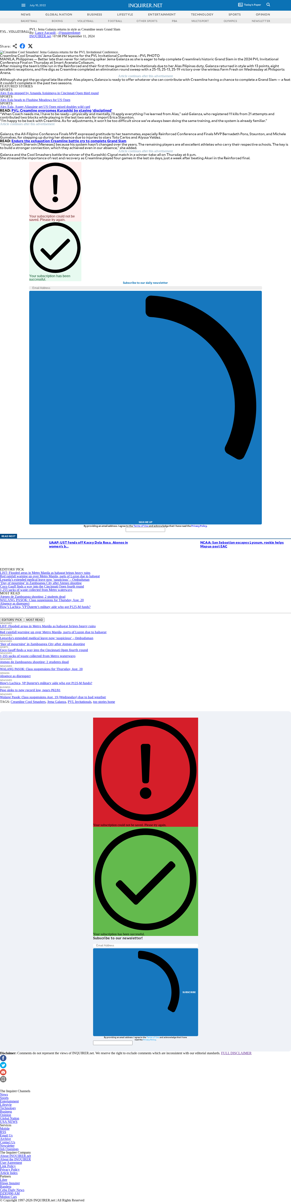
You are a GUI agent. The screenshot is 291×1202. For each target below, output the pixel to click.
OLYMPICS (230, 21)
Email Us (6, 1135)
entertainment (162, 14)
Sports (4, 1098)
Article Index (9, 1173)
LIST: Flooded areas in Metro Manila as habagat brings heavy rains (45, 573)
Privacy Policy (199, 525)
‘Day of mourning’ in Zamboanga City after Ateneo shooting (41, 583)
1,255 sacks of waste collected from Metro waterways (36, 590)
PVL (3, 31)
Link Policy (8, 1166)
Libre (3, 1180)
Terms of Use (140, 525)
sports (235, 14)
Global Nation (9, 1118)
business (94, 14)
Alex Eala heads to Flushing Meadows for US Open (35, 100)
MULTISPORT (200, 21)
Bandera (5, 1186)
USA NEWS (8, 1122)
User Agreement (11, 1162)
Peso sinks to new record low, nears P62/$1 (30, 690)
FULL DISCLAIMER (236, 1053)
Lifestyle (6, 1104)
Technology (8, 1108)
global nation (58, 14)
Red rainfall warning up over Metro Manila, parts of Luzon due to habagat (50, 576)
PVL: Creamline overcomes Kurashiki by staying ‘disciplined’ (62, 110)
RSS (3, 1132)
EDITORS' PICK (12, 619)
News (25, 14)
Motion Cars (8, 1197)
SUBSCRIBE (189, 992)
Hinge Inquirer (10, 1183)
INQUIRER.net (40, 36)
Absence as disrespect (14, 603)
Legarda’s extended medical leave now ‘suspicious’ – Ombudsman (44, 579)
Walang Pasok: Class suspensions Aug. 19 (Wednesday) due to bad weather (53, 697)
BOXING (57, 21)
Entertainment (9, 1101)
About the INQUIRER (15, 1159)
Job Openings (9, 1149)
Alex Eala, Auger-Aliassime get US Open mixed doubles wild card (45, 107)
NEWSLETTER (261, 21)
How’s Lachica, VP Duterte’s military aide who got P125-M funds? (45, 607)
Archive (5, 1139)
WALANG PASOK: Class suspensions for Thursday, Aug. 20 (42, 600)
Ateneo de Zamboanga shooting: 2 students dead (32, 596)
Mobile (5, 1128)
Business (6, 1111)
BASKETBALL (29, 21)
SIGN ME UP (145, 522)
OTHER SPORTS (147, 21)
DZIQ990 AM (10, 1193)
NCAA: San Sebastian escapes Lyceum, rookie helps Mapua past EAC (242, 544)
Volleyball (19, 31)
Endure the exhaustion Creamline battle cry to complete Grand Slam (69, 140)
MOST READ (34, 619)
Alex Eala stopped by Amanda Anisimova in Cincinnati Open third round (49, 93)
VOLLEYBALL (85, 21)
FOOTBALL (115, 21)
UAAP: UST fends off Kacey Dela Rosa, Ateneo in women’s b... (88, 544)
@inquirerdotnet (69, 33)
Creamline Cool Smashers (28, 702)
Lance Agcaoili (45, 33)
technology (202, 14)
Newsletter (7, 1145)
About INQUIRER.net (15, 1156)
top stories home (104, 702)
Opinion (5, 1115)
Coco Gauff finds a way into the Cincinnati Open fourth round (42, 586)
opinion (263, 14)
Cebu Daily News (12, 1190)
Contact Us (7, 1142)
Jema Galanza (56, 702)
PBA (174, 21)
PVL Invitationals (79, 702)
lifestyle (125, 14)
